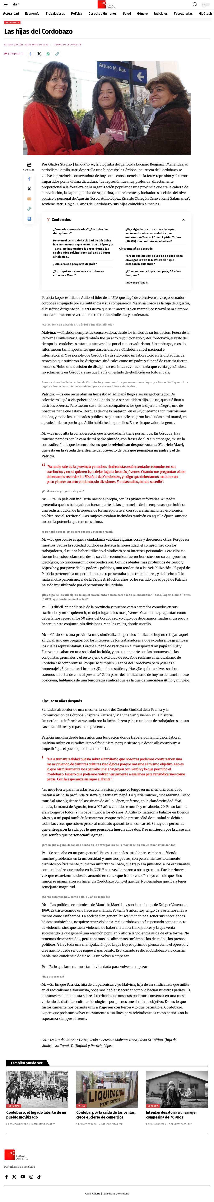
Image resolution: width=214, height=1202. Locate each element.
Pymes (81, 1106)
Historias (14, 1106)
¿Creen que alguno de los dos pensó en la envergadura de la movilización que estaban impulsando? (154, 260)
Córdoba (153, 1106)
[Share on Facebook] (30, 54)
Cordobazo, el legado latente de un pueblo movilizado (36, 1115)
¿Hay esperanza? (137, 282)
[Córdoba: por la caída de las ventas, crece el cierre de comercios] (107, 1089)
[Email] (29, 199)
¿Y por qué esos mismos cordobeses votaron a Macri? (78, 273)
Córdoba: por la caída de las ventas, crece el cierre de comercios (106, 1115)
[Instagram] (31, 1176)
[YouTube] (22, 1176)
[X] (14, 1176)
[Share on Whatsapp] (48, 54)
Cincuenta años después (136, 248)
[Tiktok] (39, 1176)
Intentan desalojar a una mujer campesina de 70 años (171, 1115)
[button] (7, 4)
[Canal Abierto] (107, 4)
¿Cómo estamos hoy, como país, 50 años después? (153, 273)
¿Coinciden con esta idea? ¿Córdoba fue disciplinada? (80, 231)
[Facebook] (6, 1176)
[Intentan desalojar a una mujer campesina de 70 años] (177, 1089)
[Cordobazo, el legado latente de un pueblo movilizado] (37, 1089)
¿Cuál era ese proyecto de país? (75, 264)
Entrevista (12, 22)
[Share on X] (39, 54)
